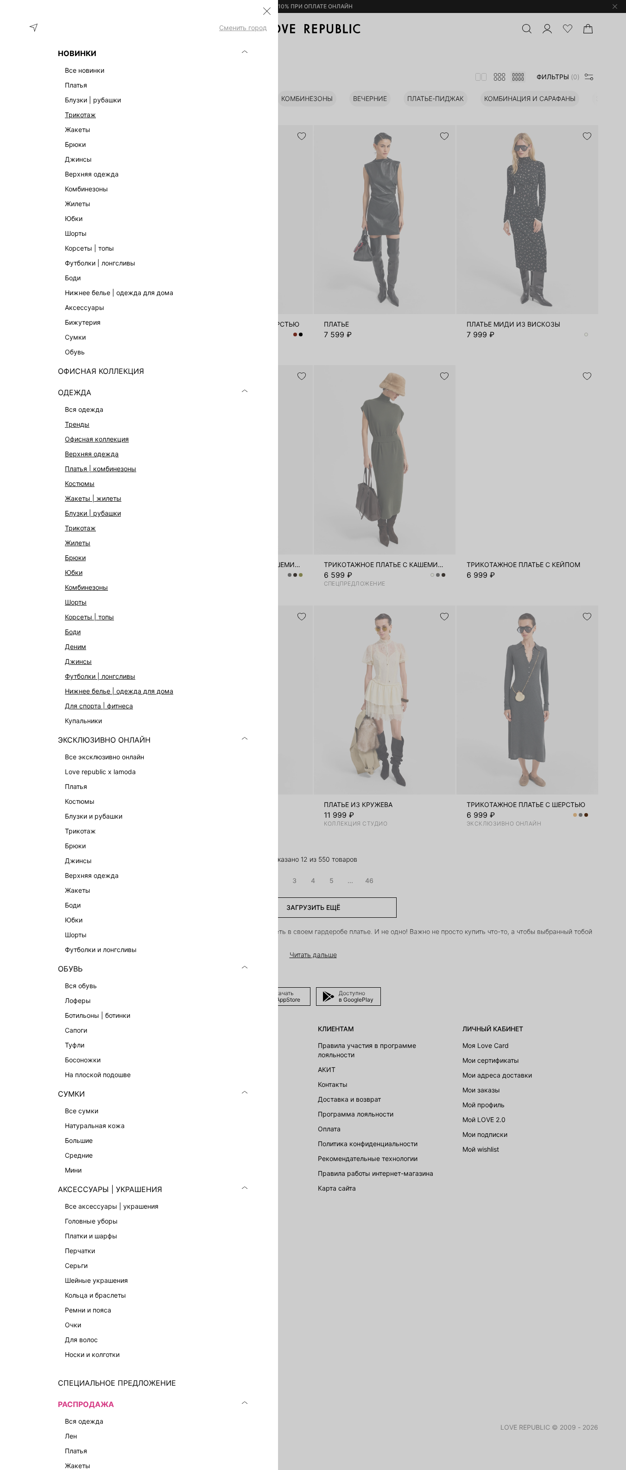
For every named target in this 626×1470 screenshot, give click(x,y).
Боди (73, 632)
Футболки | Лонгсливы (100, 676)
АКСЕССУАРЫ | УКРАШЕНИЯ (110, 1189)
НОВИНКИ (77, 53)
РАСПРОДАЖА (86, 1404)
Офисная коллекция (97, 439)
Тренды (77, 424)
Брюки (75, 558)
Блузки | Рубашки (93, 513)
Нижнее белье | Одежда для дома (119, 691)
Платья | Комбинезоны (100, 469)
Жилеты (77, 543)
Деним (75, 646)
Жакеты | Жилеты (93, 498)
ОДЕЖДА (74, 392)
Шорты (76, 602)
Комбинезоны (86, 587)
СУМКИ (71, 1093)
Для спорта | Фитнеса (99, 706)
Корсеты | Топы (89, 617)
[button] (267, 11)
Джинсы (78, 661)
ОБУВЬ (70, 968)
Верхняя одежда (92, 454)
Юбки (73, 572)
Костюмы (80, 483)
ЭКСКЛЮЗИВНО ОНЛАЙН (104, 739)
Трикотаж (80, 115)
